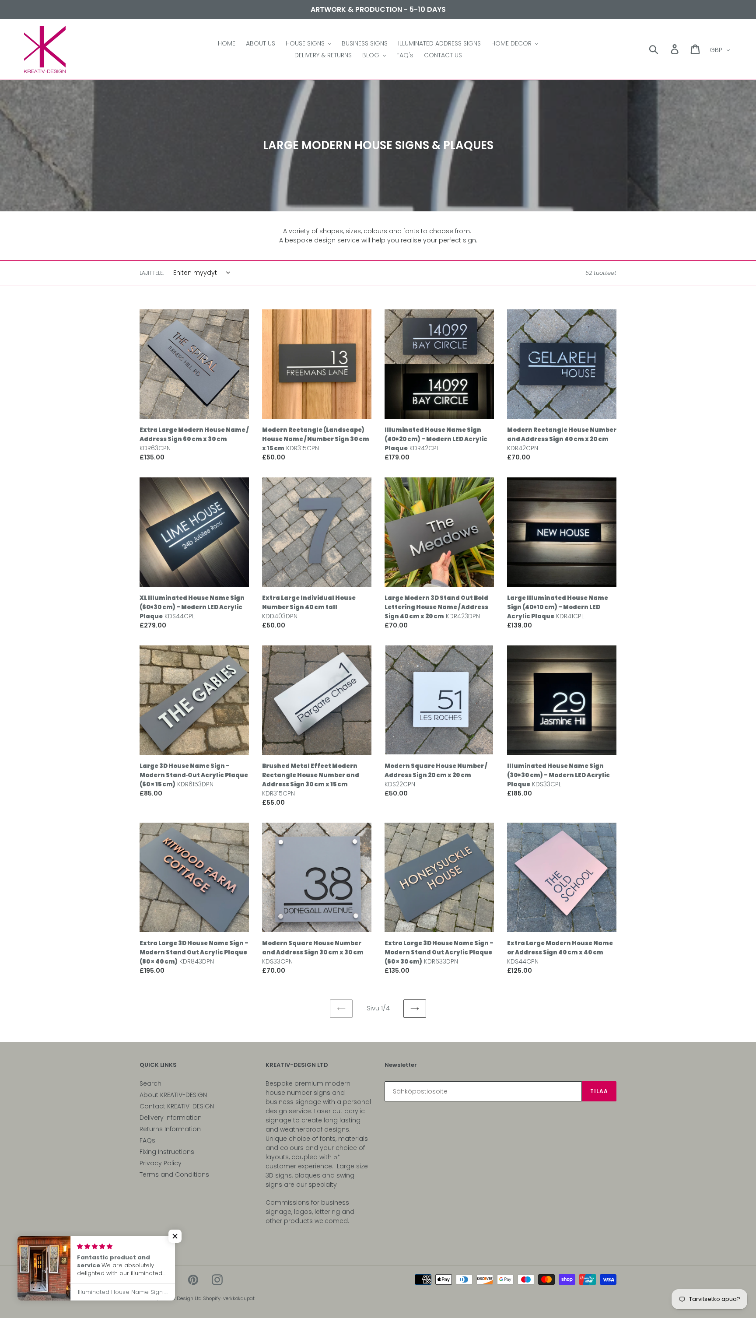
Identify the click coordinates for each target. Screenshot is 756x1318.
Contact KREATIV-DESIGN (177, 1106)
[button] (175, 1236)
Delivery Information (171, 1117)
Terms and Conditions (174, 1174)
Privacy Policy (161, 1163)
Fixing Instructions (167, 1151)
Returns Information (170, 1129)
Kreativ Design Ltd (181, 1298)
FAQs (147, 1140)
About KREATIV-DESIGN (173, 1094)
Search (150, 1083)
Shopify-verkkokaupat (229, 1298)
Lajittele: (152, 273)
